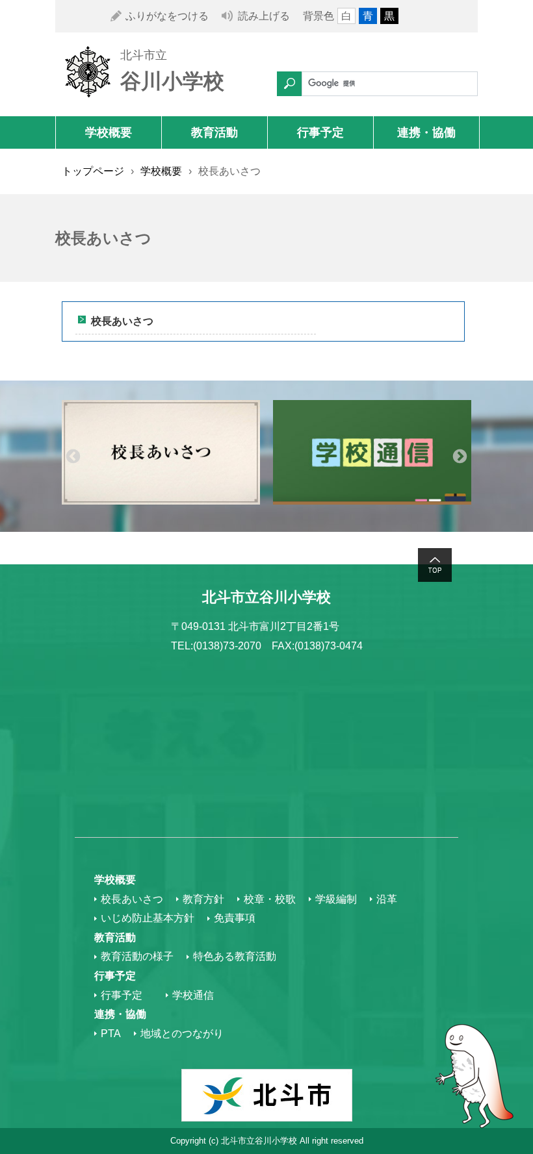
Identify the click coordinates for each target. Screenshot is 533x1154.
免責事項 (234, 917)
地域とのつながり (182, 1033)
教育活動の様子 (137, 956)
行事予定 (320, 132)
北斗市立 (143, 55)
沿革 (386, 899)
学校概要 (108, 132)
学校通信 (193, 995)
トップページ (93, 171)
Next (460, 456)
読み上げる (264, 15)
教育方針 (203, 899)
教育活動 (214, 132)
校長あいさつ (122, 321)
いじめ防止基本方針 (147, 917)
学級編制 (336, 899)
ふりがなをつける (167, 15)
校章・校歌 (270, 899)
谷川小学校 (172, 81)
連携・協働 (426, 132)
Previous (73, 456)
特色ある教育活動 (234, 956)
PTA (111, 1033)
